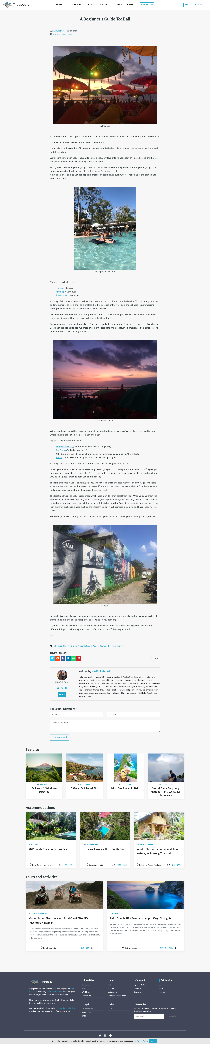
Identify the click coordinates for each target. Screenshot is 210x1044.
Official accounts (140, 988)
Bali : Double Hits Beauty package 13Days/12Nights (140, 918)
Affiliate (111, 988)
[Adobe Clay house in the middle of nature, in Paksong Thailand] (159, 826)
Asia (54, 35)
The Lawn (60, 288)
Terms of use (86, 1012)
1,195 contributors (54, 992)
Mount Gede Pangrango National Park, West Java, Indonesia (166, 792)
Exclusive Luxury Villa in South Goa (103, 849)
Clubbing (66, 646)
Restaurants (102, 646)
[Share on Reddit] (57, 658)
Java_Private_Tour (167, 785)
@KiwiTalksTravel (62, 682)
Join (186, 5)
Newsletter (138, 992)
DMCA (84, 1016)
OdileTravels (126, 785)
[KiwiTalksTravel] (62, 675)
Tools (110, 1009)
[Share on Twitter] (52, 658)
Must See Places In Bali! (125, 788)
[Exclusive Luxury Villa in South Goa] (105, 826)
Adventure (58, 646)
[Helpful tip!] (156, 658)
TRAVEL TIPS (75, 5)
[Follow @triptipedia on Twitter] (100, 1035)
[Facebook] (66, 688)
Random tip (86, 996)
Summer (120, 646)
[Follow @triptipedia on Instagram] (105, 1035)
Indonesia (62, 35)
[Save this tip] (150, 658)
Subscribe (173, 1016)
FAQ (109, 985)
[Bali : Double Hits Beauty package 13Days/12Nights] (145, 895)
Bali (70, 35)
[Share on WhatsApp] (73, 658)
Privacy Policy (142, 1041)
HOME (59, 5)
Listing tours (112, 992)
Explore (74, 646)
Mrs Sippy (61, 292)
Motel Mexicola (64, 447)
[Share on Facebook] (63, 658)
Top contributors (140, 985)
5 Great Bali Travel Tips (84, 788)
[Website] (58, 688)
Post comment (59, 737)
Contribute (86, 985)
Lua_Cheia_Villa (91, 844)
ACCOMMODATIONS (97, 5)
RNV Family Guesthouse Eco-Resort (49, 849)
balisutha (116, 914)
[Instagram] (62, 688)
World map (86, 992)
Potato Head (62, 295)
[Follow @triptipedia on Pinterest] (110, 1035)
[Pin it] (78, 658)
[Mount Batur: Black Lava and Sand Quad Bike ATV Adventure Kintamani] (64, 895)
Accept (153, 1041)
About (161, 985)
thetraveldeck (45, 785)
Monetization (87, 988)
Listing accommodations (117, 996)
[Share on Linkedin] (68, 658)
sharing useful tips (67, 1008)
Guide (80, 646)
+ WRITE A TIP (147, 5)
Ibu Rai (59, 457)
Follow (62, 694)
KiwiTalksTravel (58, 31)
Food (114, 646)
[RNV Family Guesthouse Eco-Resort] (51, 826)
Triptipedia (20, 5)
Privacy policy (87, 1009)
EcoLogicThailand (146, 844)
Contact (162, 992)
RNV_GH (34, 844)
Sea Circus (61, 450)
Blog (161, 988)
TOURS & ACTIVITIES (123, 5)
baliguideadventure (39, 914)
